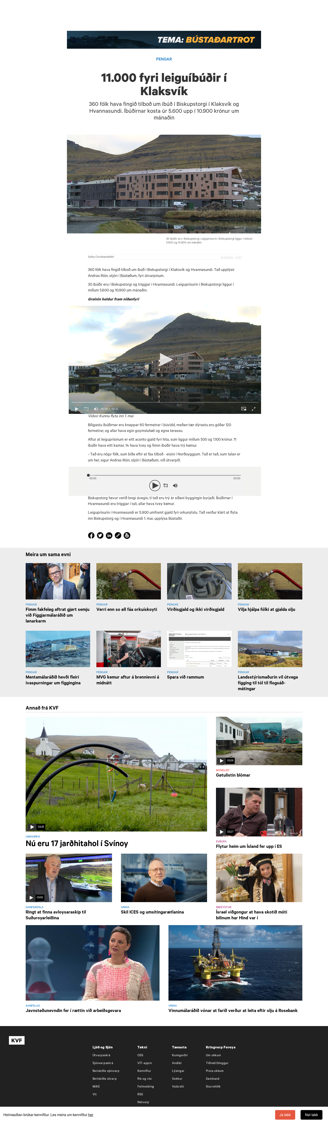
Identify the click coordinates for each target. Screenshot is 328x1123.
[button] (165, 359)
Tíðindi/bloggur (217, 1063)
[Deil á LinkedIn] (110, 536)
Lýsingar (178, 1071)
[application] (165, 360)
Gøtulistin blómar (233, 775)
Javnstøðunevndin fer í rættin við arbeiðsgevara (73, 1011)
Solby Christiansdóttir (101, 257)
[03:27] (259, 812)
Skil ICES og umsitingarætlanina (152, 912)
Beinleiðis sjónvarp (106, 1071)
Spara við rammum (185, 677)
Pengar (164, 60)
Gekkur (177, 1079)
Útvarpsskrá (101, 1055)
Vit (95, 1094)
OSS (140, 1055)
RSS (140, 1094)
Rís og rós (144, 1079)
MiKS (96, 1087)
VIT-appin (144, 1063)
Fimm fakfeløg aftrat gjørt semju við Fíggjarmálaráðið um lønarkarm (57, 616)
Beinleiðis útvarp (105, 1079)
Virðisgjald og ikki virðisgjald (195, 610)
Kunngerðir (180, 1055)
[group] (96, 409)
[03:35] (116, 774)
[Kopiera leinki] (118, 536)
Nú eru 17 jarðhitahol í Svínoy (77, 844)
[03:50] (69, 878)
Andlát (177, 1063)
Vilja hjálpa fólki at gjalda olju (266, 610)
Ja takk (285, 1114)
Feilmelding (145, 1087)
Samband (213, 1079)
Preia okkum (215, 1071)
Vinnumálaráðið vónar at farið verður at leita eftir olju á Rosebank (233, 1011)
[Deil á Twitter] (101, 536)
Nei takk (311, 1114)
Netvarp (143, 1102)
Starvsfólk (213, 1087)
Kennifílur (144, 1071)
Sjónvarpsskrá (103, 1063)
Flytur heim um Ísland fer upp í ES (249, 847)
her (90, 1114)
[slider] (165, 402)
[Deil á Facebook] (92, 536)
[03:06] (259, 741)
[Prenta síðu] (127, 536)
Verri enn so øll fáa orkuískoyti (126, 610)
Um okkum (213, 1055)
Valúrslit (178, 1087)
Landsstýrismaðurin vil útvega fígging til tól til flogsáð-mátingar (268, 683)
